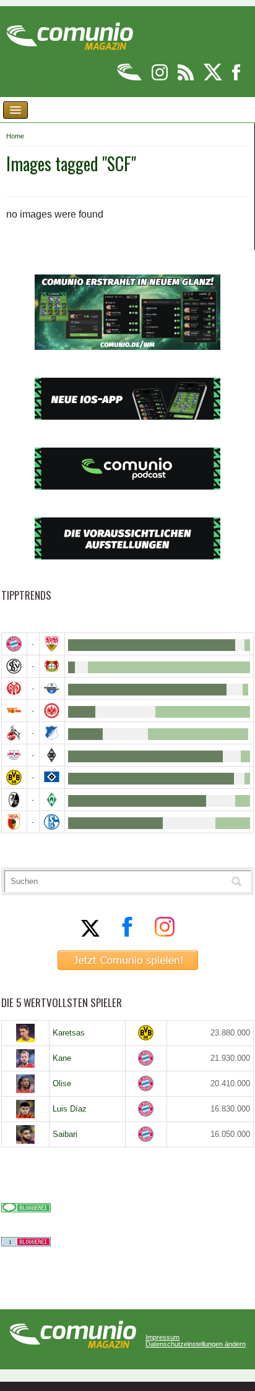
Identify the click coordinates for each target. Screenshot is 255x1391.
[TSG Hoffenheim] (52, 733)
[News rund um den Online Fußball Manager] (69, 31)
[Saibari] (25, 1134)
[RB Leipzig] (14, 755)
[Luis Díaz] (25, 1109)
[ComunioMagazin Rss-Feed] (187, 78)
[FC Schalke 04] (52, 822)
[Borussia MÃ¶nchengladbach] (52, 755)
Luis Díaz (70, 1108)
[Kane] (25, 1058)
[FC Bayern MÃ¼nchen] (14, 644)
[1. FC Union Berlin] (14, 710)
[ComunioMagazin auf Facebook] (236, 78)
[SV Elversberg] (14, 666)
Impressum (162, 1337)
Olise (62, 1083)
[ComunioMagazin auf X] (214, 78)
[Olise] (25, 1083)
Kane (62, 1058)
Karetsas (69, 1032)
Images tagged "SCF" (71, 163)
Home (15, 136)
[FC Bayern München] (146, 1058)
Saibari (65, 1134)
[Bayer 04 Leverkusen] (52, 666)
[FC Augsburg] (14, 822)
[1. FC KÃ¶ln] (14, 733)
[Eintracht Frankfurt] (52, 710)
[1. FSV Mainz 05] (14, 688)
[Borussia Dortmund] (14, 777)
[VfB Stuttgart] (52, 644)
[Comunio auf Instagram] (161, 78)
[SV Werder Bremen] (52, 799)
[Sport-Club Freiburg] (14, 799)
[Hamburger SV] (52, 777)
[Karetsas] (25, 1033)
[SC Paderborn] (52, 688)
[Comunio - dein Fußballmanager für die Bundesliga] (130, 78)
